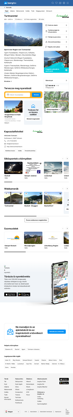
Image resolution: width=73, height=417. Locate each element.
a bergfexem (30, 389)
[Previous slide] (63, 158)
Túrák (32, 11)
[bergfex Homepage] (10, 3)
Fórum (28, 395)
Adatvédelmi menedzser (46, 411)
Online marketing (40, 397)
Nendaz (13, 367)
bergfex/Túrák (41, 381)
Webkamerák (20, 11)
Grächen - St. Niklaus (58, 364)
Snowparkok (19, 392)
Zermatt (36, 364)
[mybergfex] (64, 3)
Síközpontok (19, 381)
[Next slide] (67, 158)
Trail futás (18, 397)
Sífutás (17, 389)
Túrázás (17, 395)
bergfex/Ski (40, 384)
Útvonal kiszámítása (30, 150)
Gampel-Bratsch (27, 360)
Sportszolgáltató (42, 404)
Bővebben (7, 81)
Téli (5, 381)
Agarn (23, 349)
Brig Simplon (16, 360)
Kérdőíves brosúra (10, 150)
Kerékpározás (19, 400)
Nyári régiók (18, 384)
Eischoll (17, 349)
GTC (26, 411)
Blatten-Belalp (45, 364)
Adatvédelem (33, 411)
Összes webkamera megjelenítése (36, 220)
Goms (6, 367)
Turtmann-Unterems (33, 349)
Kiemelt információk (7, 398)
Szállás (27, 11)
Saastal (37, 360)
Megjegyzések (40, 11)
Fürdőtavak (18, 403)
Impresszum (58, 411)
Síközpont (49, 11)
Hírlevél (28, 381)
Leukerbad (20, 364)
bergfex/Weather (42, 387)
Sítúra (17, 387)
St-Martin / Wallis (10, 364)
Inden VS (7, 360)
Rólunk (28, 387)
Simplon (43, 360)
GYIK (27, 392)
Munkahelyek (30, 384)
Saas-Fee (29, 364)
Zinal (60, 360)
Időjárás (12, 11)
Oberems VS (8, 349)
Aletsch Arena (53, 360)
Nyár (5, 384)
